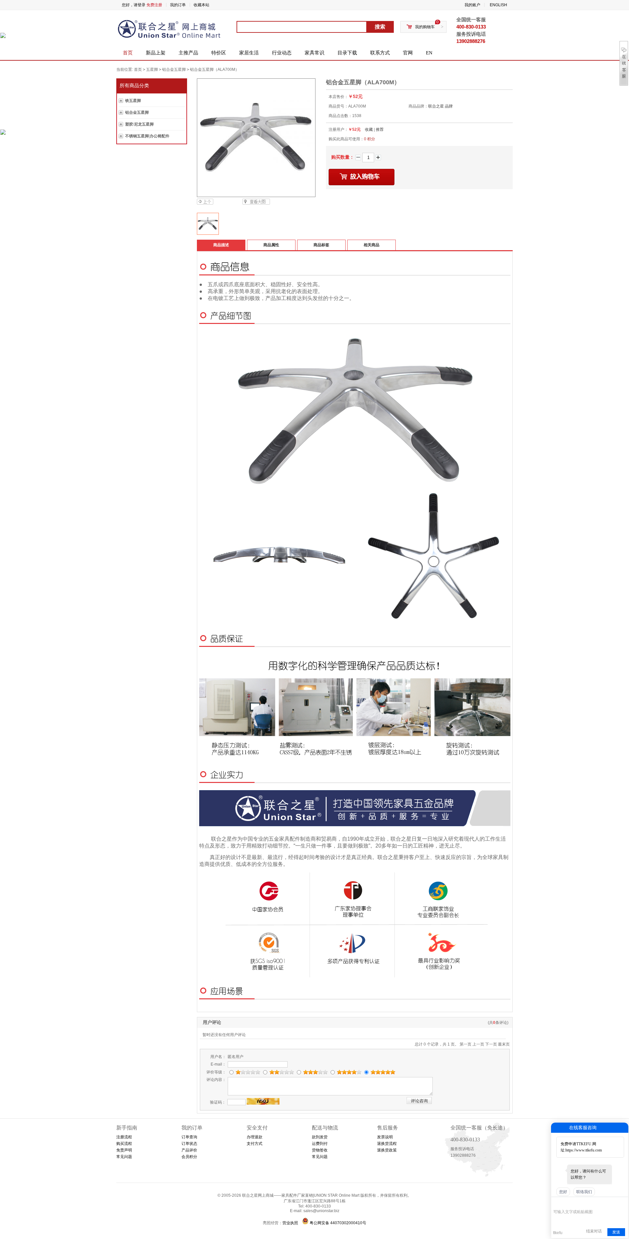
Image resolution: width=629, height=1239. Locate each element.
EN (429, 52)
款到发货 (320, 1137)
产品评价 (189, 1150)
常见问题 (124, 1156)
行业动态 (282, 52)
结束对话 (594, 1231)
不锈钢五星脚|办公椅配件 (147, 136)
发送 (616, 1232)
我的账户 (472, 5)
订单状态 (189, 1143)
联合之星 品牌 (440, 106)
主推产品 (188, 52)
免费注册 (154, 5)
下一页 (491, 1044)
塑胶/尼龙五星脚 (139, 124)
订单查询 (189, 1137)
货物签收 (320, 1150)
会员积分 (189, 1156)
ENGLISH (498, 5)
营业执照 (290, 1223)
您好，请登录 (133, 5)
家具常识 (314, 52)
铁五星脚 (133, 100)
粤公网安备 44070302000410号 (338, 1223)
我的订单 (178, 5)
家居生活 (249, 52)
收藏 (369, 129)
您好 (563, 1191)
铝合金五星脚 (174, 69)
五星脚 (152, 69)
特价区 (218, 52)
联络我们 (584, 1191)
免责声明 (124, 1150)
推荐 (380, 129)
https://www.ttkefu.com (583, 1150)
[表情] (557, 1202)
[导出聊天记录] (623, 1202)
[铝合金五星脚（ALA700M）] (256, 137)
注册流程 (124, 1137)
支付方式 (254, 1143)
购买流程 (124, 1143)
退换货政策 (387, 1150)
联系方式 (380, 52)
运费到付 (320, 1143)
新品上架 (155, 52)
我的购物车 (425, 27)
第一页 (465, 1044)
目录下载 (347, 52)
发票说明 (385, 1137)
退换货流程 (387, 1143)
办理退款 (254, 1137)
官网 (408, 52)
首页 (128, 52)
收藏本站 (201, 5)
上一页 (478, 1044)
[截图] (583, 1202)
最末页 (504, 1044)
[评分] (566, 1203)
